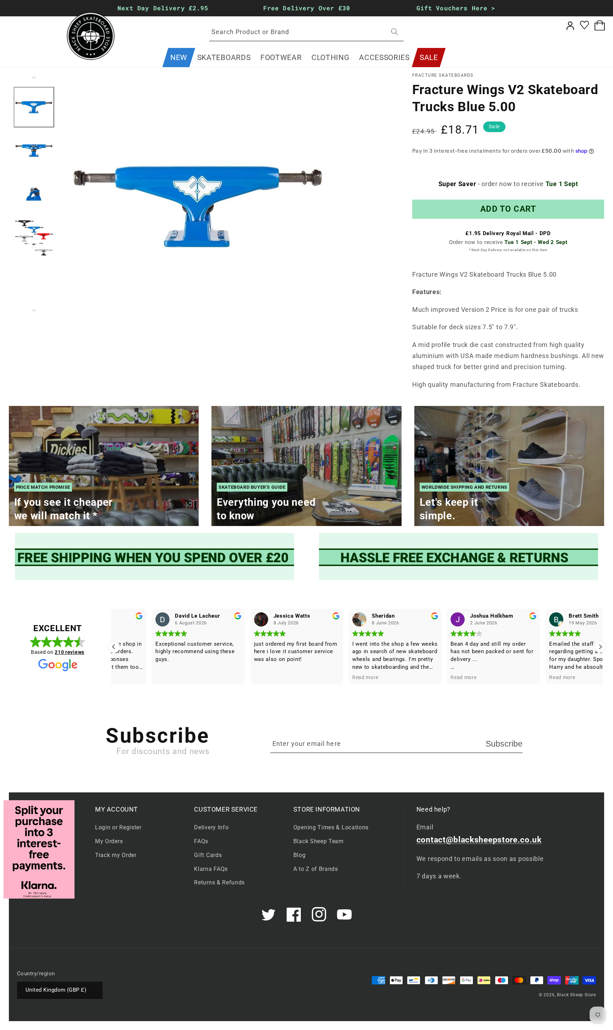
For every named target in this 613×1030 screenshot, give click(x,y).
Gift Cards (208, 855)
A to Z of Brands (315, 869)
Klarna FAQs (211, 869)
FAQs (201, 841)
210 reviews (69, 652)
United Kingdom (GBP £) (56, 990)
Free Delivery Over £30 (306, 8)
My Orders (109, 841)
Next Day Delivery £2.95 (163, 8)
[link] (154, 556)
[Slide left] (34, 77)
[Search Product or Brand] (395, 32)
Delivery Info (211, 827)
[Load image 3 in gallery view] (34, 194)
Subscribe (504, 743)
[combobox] (306, 32)
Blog (299, 855)
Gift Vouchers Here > (456, 8)
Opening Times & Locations (331, 827)
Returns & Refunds (219, 882)
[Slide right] (34, 310)
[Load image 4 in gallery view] (34, 237)
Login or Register (118, 827)
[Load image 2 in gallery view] (34, 150)
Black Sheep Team (318, 841)
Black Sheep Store (576, 994)
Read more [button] (327, 677)
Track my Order (116, 855)
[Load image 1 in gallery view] (34, 107)
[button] (223, 57)
